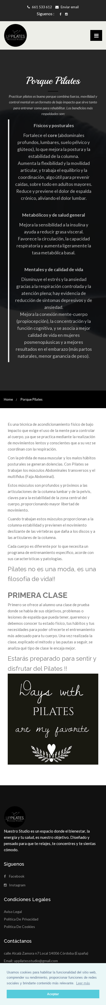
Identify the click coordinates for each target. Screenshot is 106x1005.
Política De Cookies (19, 926)
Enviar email (69, 7)
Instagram (17, 885)
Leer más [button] (83, 983)
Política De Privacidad (21, 919)
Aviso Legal (13, 911)
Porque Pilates (31, 399)
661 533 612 (41, 7)
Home (8, 399)
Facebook (16, 876)
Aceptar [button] (53, 994)
